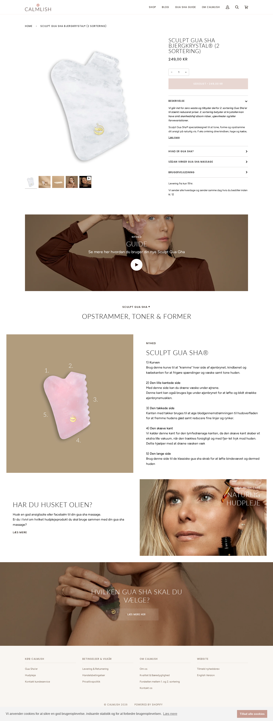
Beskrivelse (176, 101)
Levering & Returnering (95, 668)
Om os (143, 668)
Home (28, 26)
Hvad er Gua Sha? (181, 151)
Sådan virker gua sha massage (190, 161)
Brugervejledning (181, 172)
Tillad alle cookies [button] (252, 713)
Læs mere (174, 137)
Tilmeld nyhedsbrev (208, 668)
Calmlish (113, 704)
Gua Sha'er (31, 668)
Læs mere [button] (170, 713)
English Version (206, 675)
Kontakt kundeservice (37, 681)
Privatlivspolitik (91, 681)
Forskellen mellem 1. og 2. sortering (160, 681)
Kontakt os (146, 687)
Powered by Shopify (149, 704)
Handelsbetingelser (93, 675)
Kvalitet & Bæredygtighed (155, 675)
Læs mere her (137, 614)
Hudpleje (30, 675)
